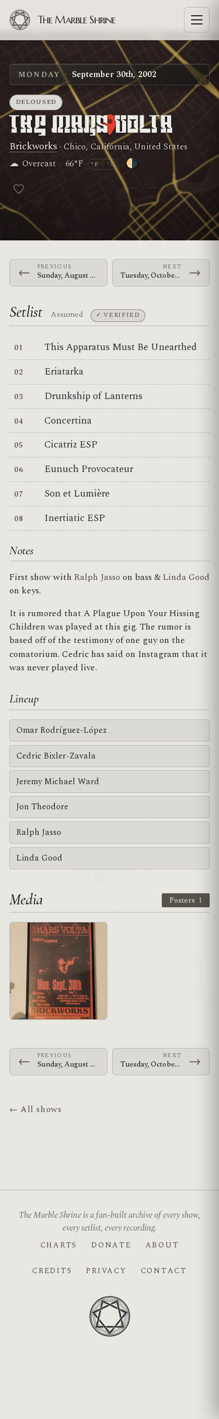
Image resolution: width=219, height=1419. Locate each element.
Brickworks (33, 146)
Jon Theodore (42, 807)
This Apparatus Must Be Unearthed (120, 347)
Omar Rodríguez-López (61, 730)
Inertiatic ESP (74, 518)
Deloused (36, 102)
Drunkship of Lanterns (93, 396)
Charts (58, 1245)
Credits (52, 1271)
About (162, 1245)
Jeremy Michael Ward (57, 782)
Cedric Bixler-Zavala (56, 756)
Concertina (68, 420)
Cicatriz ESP (71, 444)
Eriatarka (64, 371)
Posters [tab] (185, 900)
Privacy (106, 1271)
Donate (111, 1245)
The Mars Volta (91, 126)
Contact (164, 1271)
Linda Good (186, 577)
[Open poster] (58, 970)
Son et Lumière (77, 493)
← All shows (35, 1109)
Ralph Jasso (97, 577)
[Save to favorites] (18, 189)
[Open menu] (197, 20)
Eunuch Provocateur (88, 469)
